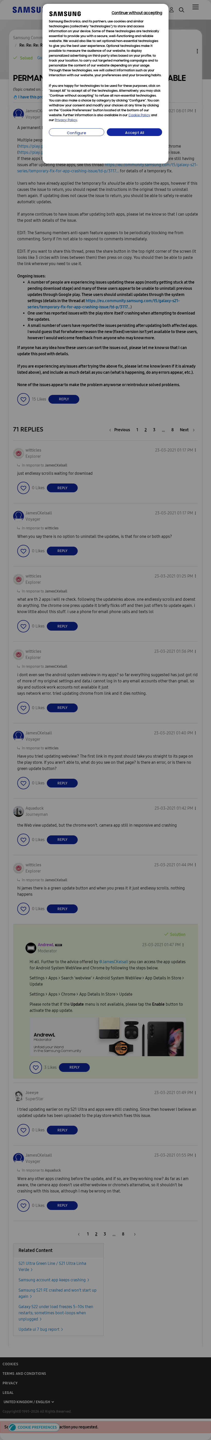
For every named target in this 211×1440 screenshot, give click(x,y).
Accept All (134, 133)
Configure (76, 133)
